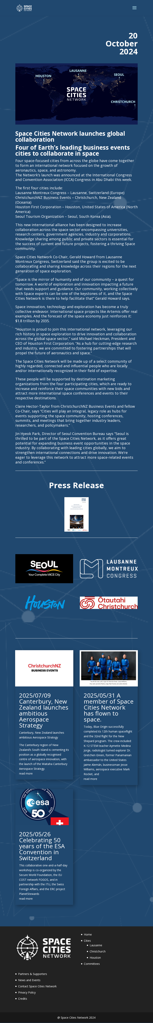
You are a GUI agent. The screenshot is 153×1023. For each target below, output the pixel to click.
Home (88, 934)
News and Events (29, 980)
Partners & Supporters (32, 974)
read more (26, 773)
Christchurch (98, 951)
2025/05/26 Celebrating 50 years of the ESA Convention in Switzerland (42, 846)
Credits (22, 998)
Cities (87, 940)
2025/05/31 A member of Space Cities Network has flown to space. (108, 707)
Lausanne (96, 945)
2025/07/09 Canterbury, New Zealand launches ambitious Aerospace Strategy (43, 710)
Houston (95, 957)
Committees (92, 964)
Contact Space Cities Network (37, 986)
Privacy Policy (27, 992)
